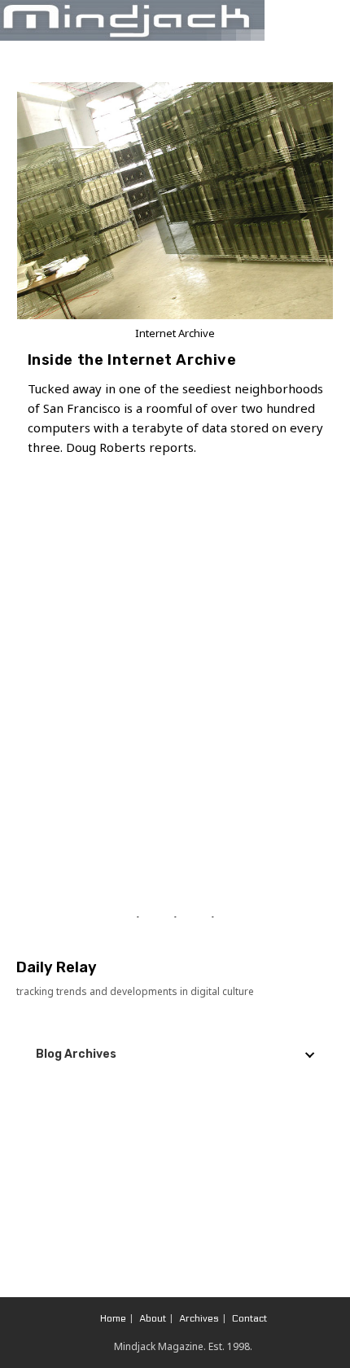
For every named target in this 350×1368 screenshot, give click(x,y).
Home (113, 1318)
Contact (249, 1318)
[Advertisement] (175, 702)
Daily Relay (56, 967)
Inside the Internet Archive (132, 360)
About (152, 1318)
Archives (199, 1318)
